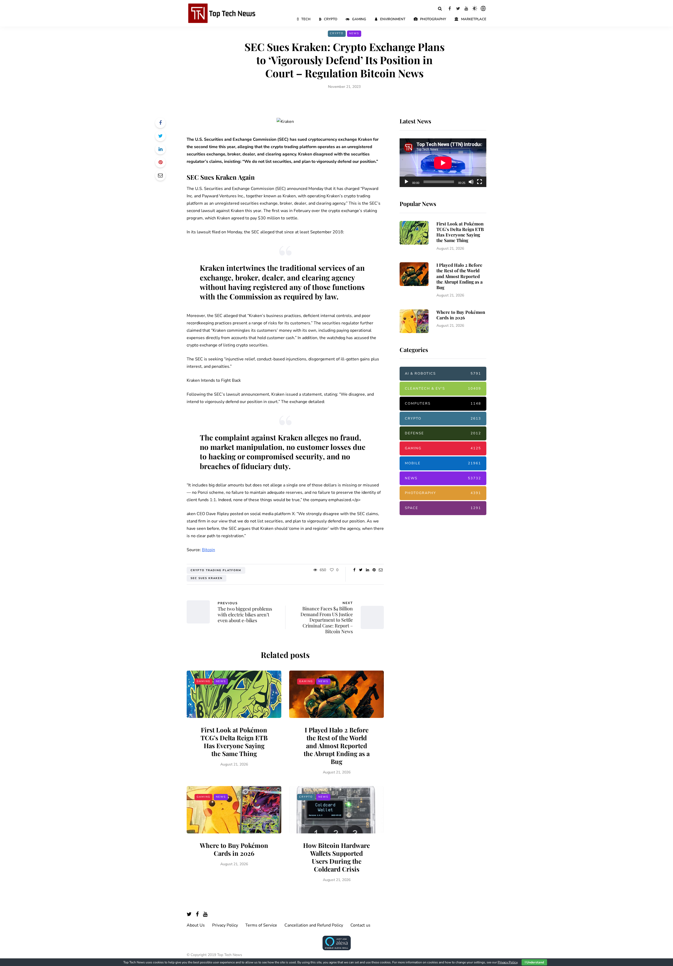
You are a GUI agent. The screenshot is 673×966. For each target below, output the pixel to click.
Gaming (359, 19)
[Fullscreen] (479, 181)
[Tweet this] (160, 136)
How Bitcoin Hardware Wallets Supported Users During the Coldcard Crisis (336, 857)
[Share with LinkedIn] (160, 149)
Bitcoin (208, 550)
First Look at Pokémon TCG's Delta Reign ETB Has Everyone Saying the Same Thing (234, 742)
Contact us (360, 925)
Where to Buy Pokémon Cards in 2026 (234, 849)
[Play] (406, 181)
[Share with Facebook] (160, 123)
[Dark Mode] (474, 8)
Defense (443, 433)
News (354, 33)
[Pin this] (160, 162)
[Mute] (471, 181)
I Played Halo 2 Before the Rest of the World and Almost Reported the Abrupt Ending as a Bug (337, 746)
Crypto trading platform (216, 570)
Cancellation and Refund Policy (313, 925)
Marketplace (473, 19)
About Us (196, 925)
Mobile (443, 463)
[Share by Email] (160, 175)
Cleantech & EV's (443, 388)
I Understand (534, 962)
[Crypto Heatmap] (483, 8)
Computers (443, 403)
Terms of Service (261, 925)
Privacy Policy (225, 925)
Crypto (330, 19)
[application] (443, 162)
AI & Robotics (443, 373)
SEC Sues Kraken (206, 578)
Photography (433, 19)
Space (443, 508)
